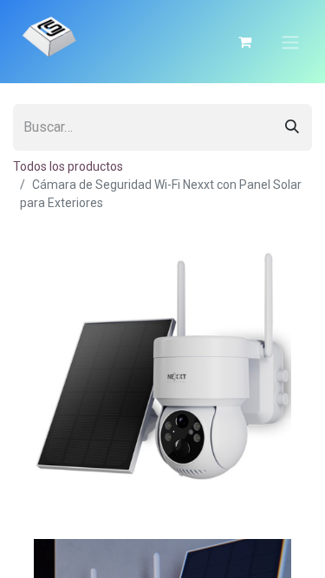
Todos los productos (68, 166)
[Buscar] (292, 127)
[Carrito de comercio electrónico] (244, 41)
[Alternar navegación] (290, 41)
